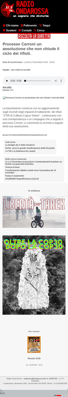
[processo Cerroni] (9, 135)
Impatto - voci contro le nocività (16, 70)
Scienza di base (12, 167)
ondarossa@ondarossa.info (35, 379)
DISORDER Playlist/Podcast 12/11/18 (22, 179)
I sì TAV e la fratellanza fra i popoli (20, 151)
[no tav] (44, 135)
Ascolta (7, 87)
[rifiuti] (23, 135)
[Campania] (32, 135)
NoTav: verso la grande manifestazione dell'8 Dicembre (30, 148)
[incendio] (18, 135)
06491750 (53, 379)
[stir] (27, 135)
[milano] (39, 135)
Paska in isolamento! (14, 176)
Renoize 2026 (34, 358)
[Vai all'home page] (25, 17)
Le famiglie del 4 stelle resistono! (20, 145)
